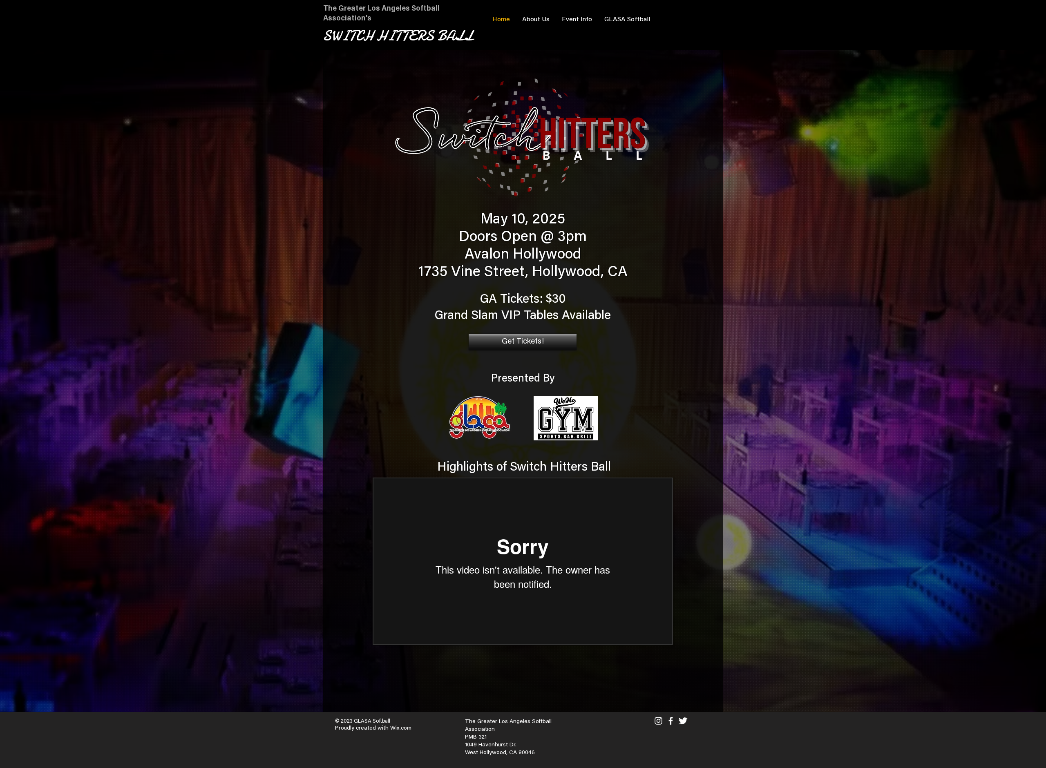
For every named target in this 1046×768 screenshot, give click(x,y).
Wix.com (400, 728)
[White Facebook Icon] (671, 721)
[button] (536, 20)
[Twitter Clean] (683, 721)
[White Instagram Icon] (658, 721)
